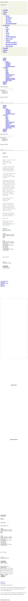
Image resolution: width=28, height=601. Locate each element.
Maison (5, 50)
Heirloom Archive (11, 42)
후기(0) (2, 284)
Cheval (8, 40)
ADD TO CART (4, 562)
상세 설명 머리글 (4, 281)
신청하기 (2, 576)
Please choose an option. (8, 234)
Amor (7, 33)
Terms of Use (3, 581)
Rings (7, 16)
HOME (5, 10)
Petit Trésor (9, 46)
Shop (4, 14)
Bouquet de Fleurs (11, 44)
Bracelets (8, 21)
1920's (7, 35)
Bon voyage (9, 38)
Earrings (8, 20)
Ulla (7, 31)
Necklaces (9, 18)
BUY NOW (3, 515)
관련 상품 (3, 286)
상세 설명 (3, 282)
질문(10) (2, 285)
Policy (5, 52)
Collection (6, 25)
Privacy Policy (3, 583)
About (5, 12)
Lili (7, 27)
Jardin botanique (11, 37)
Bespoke (5, 48)
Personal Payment (11, 23)
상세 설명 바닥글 (4, 283)
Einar (7, 29)
